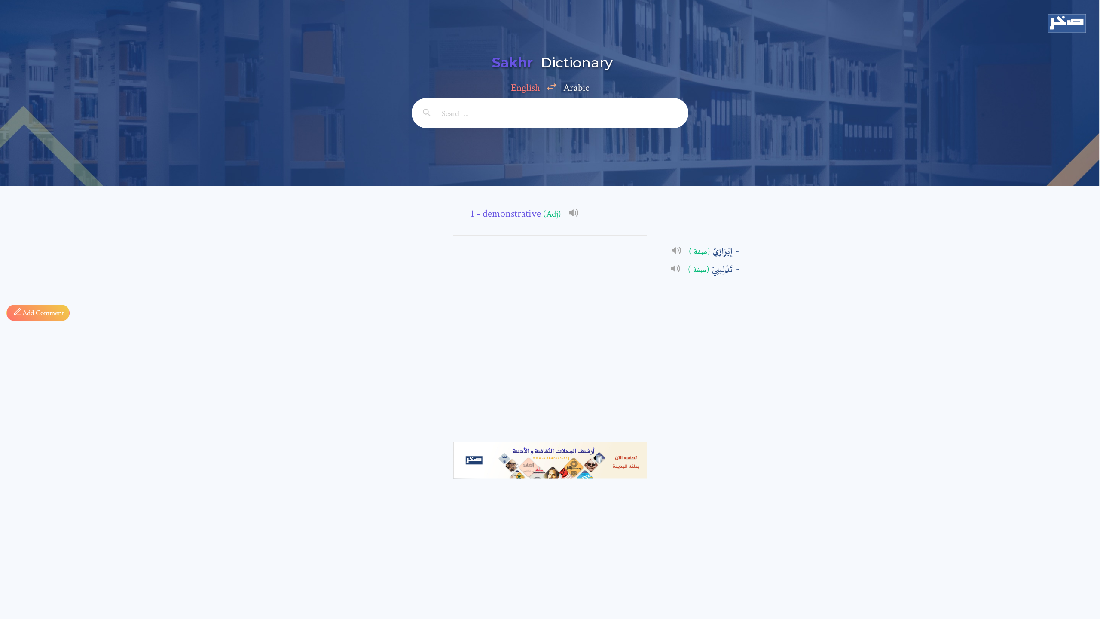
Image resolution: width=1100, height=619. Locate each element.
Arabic (576, 87)
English (525, 87)
